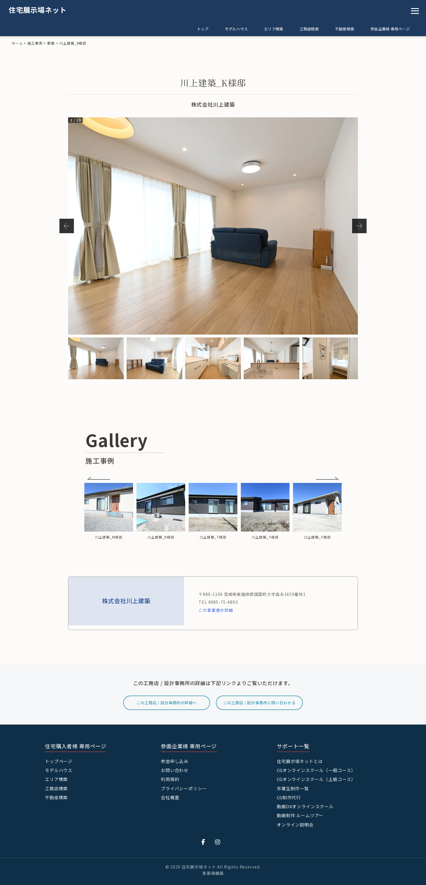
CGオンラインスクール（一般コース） (316, 770)
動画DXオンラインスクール (305, 806)
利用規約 (170, 779)
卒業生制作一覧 (293, 788)
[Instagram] (218, 841)
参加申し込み (174, 761)
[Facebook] (203, 841)
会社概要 (170, 797)
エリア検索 (273, 29)
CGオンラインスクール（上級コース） (316, 779)
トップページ (58, 761)
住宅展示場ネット (38, 10)
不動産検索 (344, 29)
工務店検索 (309, 29)
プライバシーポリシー (184, 788)
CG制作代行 (289, 797)
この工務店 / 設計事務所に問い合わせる (259, 702)
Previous (66, 226)
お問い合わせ (174, 770)
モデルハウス (236, 29)
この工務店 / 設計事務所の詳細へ (166, 702)
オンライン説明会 (295, 825)
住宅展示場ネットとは (300, 761)
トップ (203, 29)
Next (359, 226)
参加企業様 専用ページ (390, 29)
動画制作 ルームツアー (300, 815)
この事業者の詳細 (216, 610)
